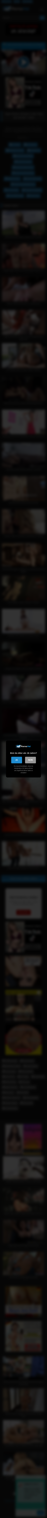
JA (16, 760)
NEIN (30, 760)
